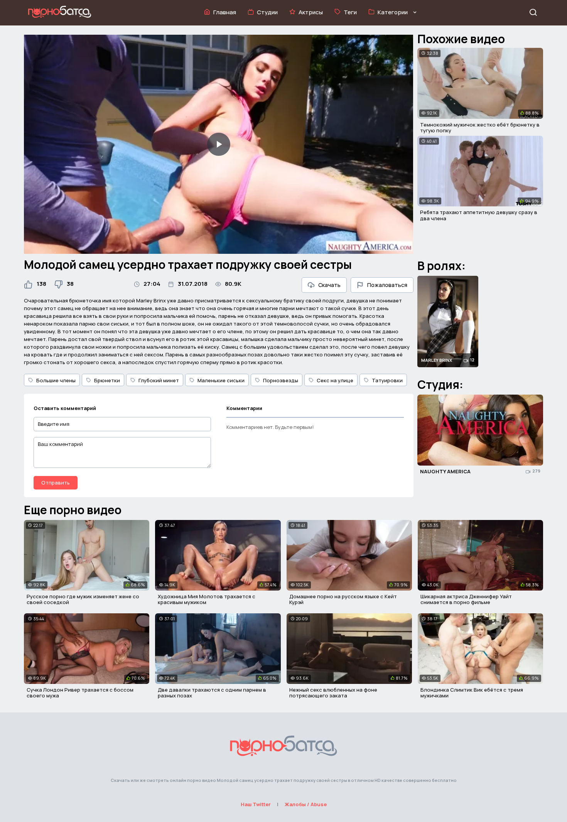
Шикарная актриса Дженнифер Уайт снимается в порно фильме (466, 599)
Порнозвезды (280, 380)
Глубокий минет (158, 380)
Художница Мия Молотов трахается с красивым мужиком (206, 599)
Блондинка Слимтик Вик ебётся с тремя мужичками (471, 692)
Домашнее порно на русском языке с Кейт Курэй (343, 599)
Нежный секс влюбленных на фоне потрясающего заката (333, 692)
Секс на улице (335, 380)
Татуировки (387, 380)
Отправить (55, 482)
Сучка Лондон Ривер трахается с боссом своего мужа (80, 692)
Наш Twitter (256, 804)
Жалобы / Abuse (306, 804)
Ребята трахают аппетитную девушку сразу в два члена (478, 215)
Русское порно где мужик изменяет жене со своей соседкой (83, 599)
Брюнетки (107, 380)
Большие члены (56, 380)
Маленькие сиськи (221, 380)
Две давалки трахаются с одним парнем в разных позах (212, 692)
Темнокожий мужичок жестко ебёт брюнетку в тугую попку (480, 127)
